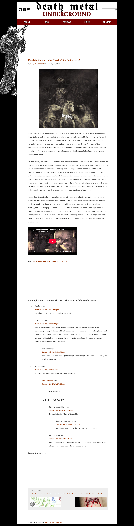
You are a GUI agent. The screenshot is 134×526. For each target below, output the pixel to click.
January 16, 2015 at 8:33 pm (53, 384)
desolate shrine (49, 262)
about (27, 22)
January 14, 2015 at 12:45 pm (47, 310)
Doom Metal (62, 262)
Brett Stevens (47, 380)
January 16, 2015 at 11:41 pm (61, 411)
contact (107, 22)
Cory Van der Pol (37, 64)
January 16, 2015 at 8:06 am (46, 370)
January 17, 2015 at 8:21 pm (60, 439)
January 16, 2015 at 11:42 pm (68, 425)
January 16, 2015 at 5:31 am (53, 352)
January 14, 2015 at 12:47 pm (47, 324)
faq (47, 22)
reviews (67, 22)
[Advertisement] (69, 42)
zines (87, 22)
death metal (37, 262)
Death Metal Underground (54, 522)
